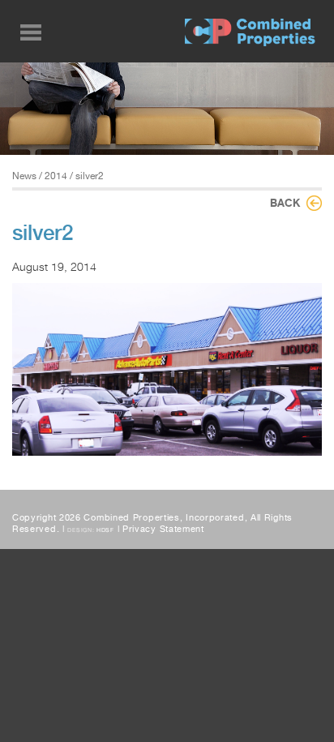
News (24, 176)
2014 (56, 176)
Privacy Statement (163, 529)
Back (285, 202)
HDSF (105, 530)
